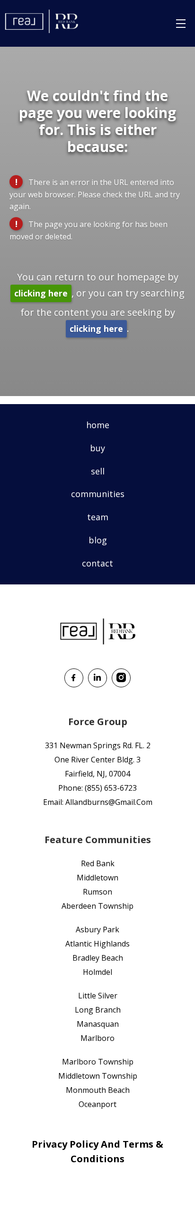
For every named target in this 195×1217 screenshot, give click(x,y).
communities (97, 493)
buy (97, 448)
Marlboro (97, 1038)
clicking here (41, 293)
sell (98, 471)
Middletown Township (97, 1076)
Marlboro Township (97, 1061)
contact (97, 563)
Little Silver (97, 995)
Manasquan (98, 1024)
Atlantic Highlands (97, 943)
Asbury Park (97, 929)
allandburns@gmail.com (108, 802)
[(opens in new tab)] (73, 684)
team (97, 517)
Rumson (97, 892)
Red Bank (98, 863)
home (97, 425)
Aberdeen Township (97, 906)
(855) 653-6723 (111, 788)
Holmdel (97, 972)
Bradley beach (97, 958)
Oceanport (97, 1104)
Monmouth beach (98, 1090)
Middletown (97, 877)
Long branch (98, 1010)
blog (98, 540)
